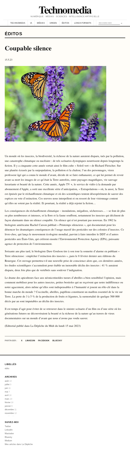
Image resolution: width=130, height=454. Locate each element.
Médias (41, 23)
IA (31, 23)
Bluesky (57, 340)
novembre (11, 413)
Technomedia (65, 9)
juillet (8, 384)
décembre (10, 409)
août (8, 381)
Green (53, 23)
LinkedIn (30, 340)
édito (7, 368)
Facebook (44, 340)
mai (7, 392)
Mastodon (9, 433)
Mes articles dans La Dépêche (19, 444)
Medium (8, 440)
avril (8, 395)
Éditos (65, 23)
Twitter (8, 426)
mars (8, 399)
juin (8, 388)
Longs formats (82, 23)
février (9, 402)
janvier (9, 406)
